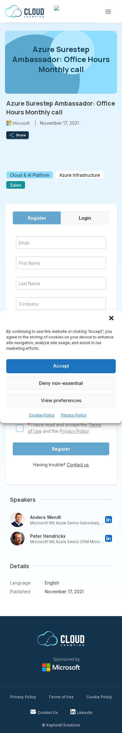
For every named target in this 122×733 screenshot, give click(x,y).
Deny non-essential (61, 383)
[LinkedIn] (108, 519)
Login (85, 218)
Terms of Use (61, 696)
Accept (61, 366)
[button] (112, 318)
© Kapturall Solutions (61, 725)
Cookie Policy (42, 415)
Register (37, 218)
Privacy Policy (74, 415)
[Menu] (108, 11)
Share (21, 135)
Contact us (78, 464)
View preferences (61, 400)
